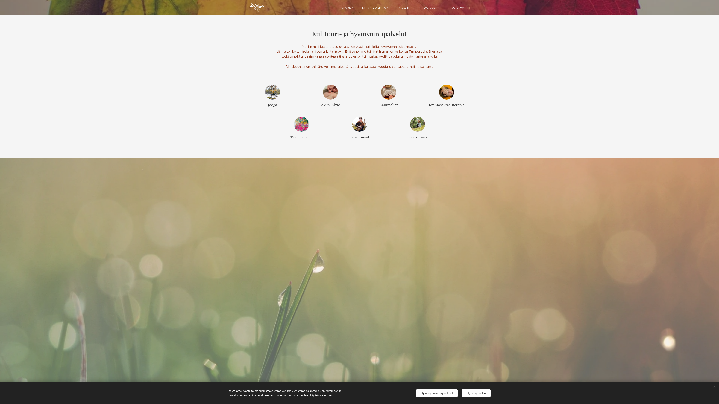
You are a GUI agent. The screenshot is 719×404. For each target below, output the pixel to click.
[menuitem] (348, 7)
